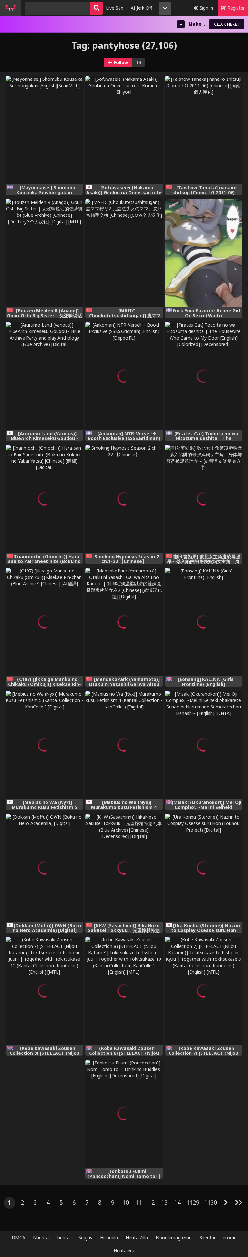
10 (125, 1202)
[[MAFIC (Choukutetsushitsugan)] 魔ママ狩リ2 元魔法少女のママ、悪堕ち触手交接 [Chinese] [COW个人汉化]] (123, 253)
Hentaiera (124, 1250)
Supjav (85, 1237)
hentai (64, 1237)
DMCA (18, 1237)
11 (138, 1202)
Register (235, 8)
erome (230, 1237)
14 (177, 1202)
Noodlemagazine (173, 1237)
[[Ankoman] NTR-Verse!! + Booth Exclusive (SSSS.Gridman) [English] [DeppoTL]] (123, 376)
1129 (192, 1202)
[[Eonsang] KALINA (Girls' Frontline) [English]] (203, 622)
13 (164, 1202)
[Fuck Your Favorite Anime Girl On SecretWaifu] (203, 253)
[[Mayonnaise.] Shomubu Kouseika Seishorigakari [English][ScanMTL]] (44, 130)
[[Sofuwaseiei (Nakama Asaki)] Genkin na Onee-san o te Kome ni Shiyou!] (123, 130)
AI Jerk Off (141, 8)
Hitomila (109, 1237)
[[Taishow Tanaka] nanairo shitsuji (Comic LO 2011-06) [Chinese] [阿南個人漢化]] (203, 130)
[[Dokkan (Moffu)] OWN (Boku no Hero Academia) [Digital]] (44, 868)
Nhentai (41, 1237)
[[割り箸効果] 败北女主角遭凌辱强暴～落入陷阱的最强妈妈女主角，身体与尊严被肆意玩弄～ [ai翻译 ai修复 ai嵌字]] (203, 499)
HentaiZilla (137, 1237)
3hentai (207, 1237)
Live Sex (114, 8)
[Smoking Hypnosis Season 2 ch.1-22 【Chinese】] (123, 499)
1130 (210, 1202)
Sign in (205, 8)
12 (151, 1202)
